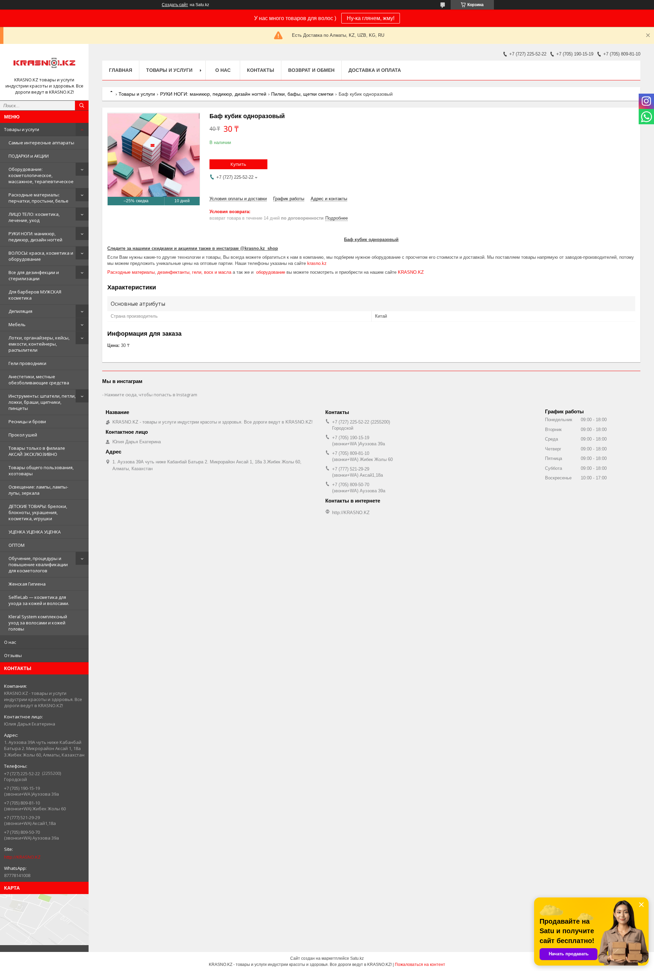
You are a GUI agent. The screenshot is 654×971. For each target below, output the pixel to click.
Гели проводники (27, 363)
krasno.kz (317, 263)
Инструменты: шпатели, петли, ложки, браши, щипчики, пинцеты (42, 402)
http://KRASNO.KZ (22, 857)
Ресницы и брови (27, 421)
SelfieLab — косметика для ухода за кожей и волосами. (39, 600)
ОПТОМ (17, 545)
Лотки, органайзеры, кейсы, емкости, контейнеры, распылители (39, 344)
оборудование (270, 272)
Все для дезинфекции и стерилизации (34, 275)
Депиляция (20, 311)
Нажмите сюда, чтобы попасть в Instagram (151, 395)
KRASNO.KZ (411, 272)
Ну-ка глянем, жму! (370, 18)
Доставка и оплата (374, 70)
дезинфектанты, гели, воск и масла (194, 272)
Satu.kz (357, 958)
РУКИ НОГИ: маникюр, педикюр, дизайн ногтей (35, 236)
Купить (238, 164)
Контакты (260, 70)
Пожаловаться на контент (420, 964)
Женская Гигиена (27, 584)
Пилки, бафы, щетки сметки (302, 94)
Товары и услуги (21, 129)
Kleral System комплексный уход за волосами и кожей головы (38, 623)
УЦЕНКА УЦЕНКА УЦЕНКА (35, 532)
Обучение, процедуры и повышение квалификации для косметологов (38, 564)
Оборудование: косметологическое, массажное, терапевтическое (41, 175)
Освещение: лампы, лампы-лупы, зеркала (38, 490)
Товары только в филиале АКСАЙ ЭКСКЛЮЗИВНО (37, 451)
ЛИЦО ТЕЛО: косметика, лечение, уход (34, 217)
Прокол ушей (23, 435)
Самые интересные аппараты (41, 143)
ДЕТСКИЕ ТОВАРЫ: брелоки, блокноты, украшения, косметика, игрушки (38, 512)
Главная (120, 70)
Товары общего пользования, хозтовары (41, 470)
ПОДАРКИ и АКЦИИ (29, 156)
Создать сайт (175, 4)
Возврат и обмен (311, 70)
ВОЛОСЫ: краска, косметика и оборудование (41, 256)
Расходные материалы (131, 272)
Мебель (17, 324)
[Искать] (82, 105)
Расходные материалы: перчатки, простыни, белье (38, 198)
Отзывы (13, 655)
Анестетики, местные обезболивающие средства (39, 379)
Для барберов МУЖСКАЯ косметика (35, 295)
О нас (10, 642)
